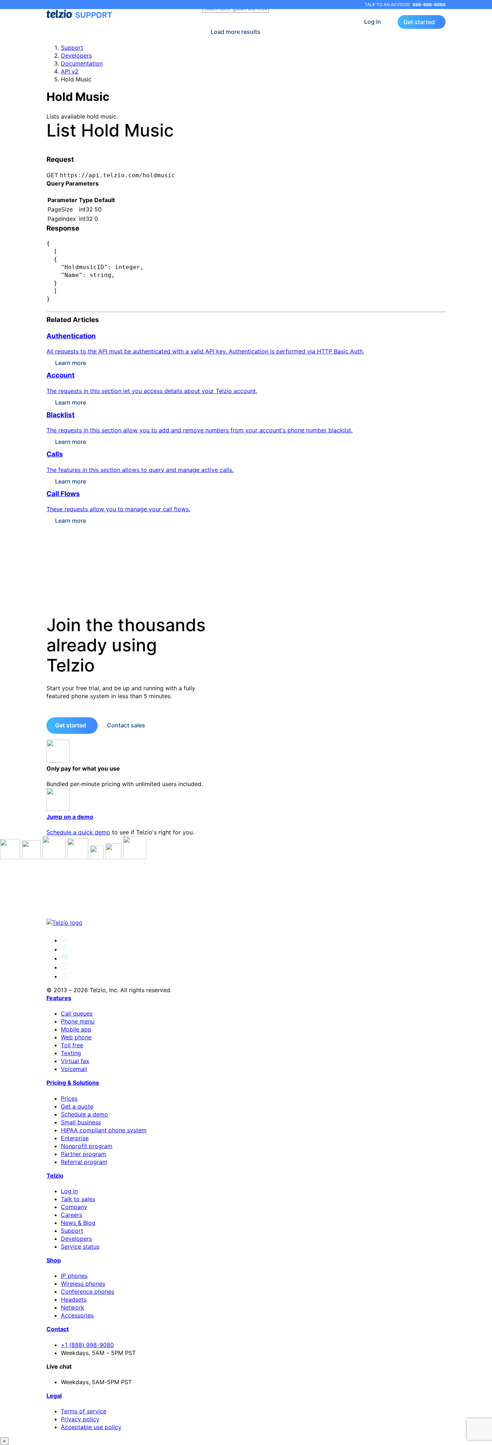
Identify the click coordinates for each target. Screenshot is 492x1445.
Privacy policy (80, 1419)
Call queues (77, 1013)
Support (72, 47)
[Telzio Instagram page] (64, 967)
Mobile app (76, 1029)
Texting (71, 1053)
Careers (71, 1214)
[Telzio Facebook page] (64, 949)
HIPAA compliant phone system (104, 1130)
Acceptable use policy (91, 1427)
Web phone (76, 1037)
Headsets (73, 1299)
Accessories (77, 1315)
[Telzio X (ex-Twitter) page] (64, 976)
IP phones (74, 1275)
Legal (54, 1395)
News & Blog (78, 1222)
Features (58, 998)
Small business (81, 1122)
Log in (372, 21)
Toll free (72, 1045)
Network (72, 1307)
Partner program (83, 1154)
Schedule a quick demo (78, 832)
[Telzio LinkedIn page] (64, 940)
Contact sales (126, 725)
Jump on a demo (69, 816)
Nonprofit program (86, 1146)
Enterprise (75, 1138)
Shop (53, 1260)
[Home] (246, 923)
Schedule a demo (84, 1114)
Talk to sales (78, 1199)
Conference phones (87, 1291)
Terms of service (83, 1411)
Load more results (235, 31)
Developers (76, 55)
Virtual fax (75, 1061)
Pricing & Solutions (72, 1082)
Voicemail (74, 1068)
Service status (80, 1246)
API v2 (70, 71)
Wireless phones (83, 1283)
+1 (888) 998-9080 (87, 1344)
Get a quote (77, 1106)
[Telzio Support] (80, 14)
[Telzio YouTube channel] (64, 958)
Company (74, 1206)
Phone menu (77, 1021)
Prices (69, 1098)
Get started (419, 22)
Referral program (84, 1161)
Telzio (54, 1175)
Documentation (82, 63)
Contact (57, 1329)
